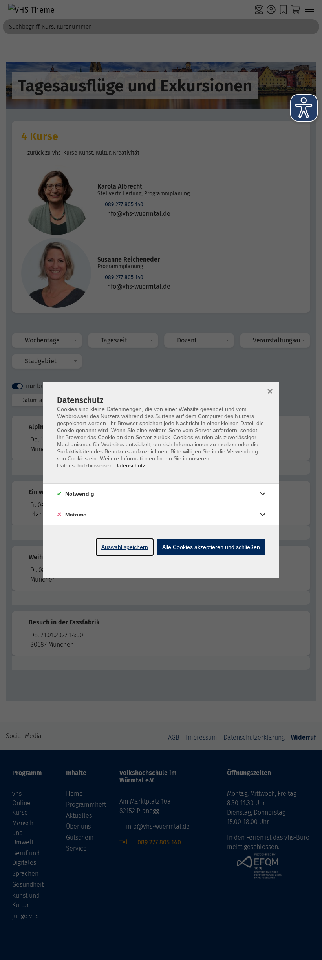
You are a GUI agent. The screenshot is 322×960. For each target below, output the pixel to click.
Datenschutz (129, 465)
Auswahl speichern (124, 547)
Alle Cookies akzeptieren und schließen (211, 547)
